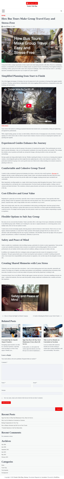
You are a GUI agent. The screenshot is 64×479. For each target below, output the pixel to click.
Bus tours (54, 173)
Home (3, 15)
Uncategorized (5, 472)
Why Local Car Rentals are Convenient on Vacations (52, 341)
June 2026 (4, 447)
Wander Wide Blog (32, 6)
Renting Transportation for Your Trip (10, 422)
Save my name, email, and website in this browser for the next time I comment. (23, 398)
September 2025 (5, 449)
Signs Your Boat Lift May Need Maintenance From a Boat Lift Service (31, 342)
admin (4, 26)
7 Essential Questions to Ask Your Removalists (12, 428)
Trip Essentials (5, 470)
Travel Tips (4, 467)
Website (3, 390)
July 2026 (4, 444)
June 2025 (4, 452)
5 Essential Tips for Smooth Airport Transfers (9, 341)
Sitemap (26, 477)
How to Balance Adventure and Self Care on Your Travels (14, 425)
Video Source (5, 125)
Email (35, 382)
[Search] (61, 11)
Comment (4, 362)
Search (58, 409)
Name (3, 382)
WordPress (56, 477)
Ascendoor (44, 477)
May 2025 (4, 454)
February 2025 (5, 457)
